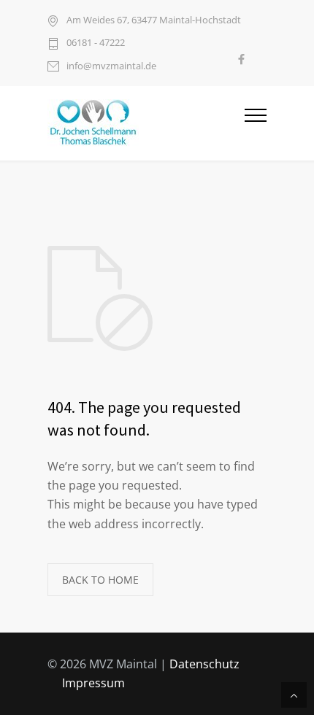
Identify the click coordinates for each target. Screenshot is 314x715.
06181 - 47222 (95, 42)
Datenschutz (204, 664)
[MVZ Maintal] (146, 123)
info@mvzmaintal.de (111, 65)
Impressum (93, 683)
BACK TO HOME (100, 580)
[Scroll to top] (294, 695)
